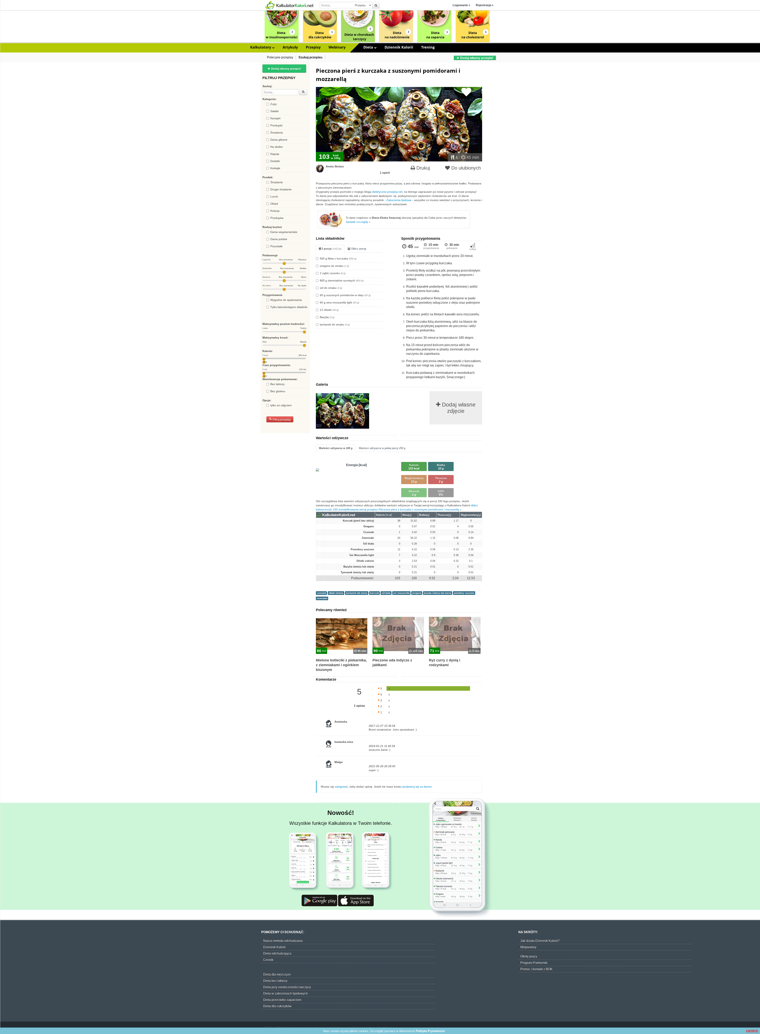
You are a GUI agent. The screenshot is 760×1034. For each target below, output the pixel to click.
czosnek (321, 593)
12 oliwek (329, 309)
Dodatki (275, 161)
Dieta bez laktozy (275, 980)
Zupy (273, 104)
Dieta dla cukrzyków (277, 1006)
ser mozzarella (401, 593)
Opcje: (266, 400)
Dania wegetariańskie (283, 232)
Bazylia (327, 317)
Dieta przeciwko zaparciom (282, 1000)
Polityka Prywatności (430, 1031)
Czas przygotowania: (276, 365)
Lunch (274, 196)
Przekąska (276, 217)
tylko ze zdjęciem (281, 405)
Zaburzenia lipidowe (398, 200)
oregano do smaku (334, 265)
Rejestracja (484, 5)
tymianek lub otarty (357, 593)
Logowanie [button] (461, 5)
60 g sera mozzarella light (339, 302)
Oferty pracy (528, 956)
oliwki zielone (336, 593)
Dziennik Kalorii (399, 47)
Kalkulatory (261, 47)
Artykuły (290, 47)
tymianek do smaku (335, 324)
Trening (428, 47)
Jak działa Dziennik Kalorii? (540, 940)
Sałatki (274, 111)
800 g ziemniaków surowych (342, 280)
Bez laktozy (277, 384)
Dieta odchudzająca (277, 953)
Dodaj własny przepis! (476, 58)
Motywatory (528, 947)
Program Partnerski (533, 962)
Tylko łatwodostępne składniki (288, 307)
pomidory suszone (464, 593)
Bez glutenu (277, 391)
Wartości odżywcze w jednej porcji (382, 448)
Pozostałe (276, 246)
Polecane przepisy (280, 57)
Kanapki (275, 118)
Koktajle (275, 168)
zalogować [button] (341, 786)
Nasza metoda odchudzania (283, 940)
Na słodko (276, 146)
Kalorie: (267, 351)
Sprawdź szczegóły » (358, 221)
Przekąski (276, 125)
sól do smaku (331, 287)
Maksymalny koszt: (275, 337)
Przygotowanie (272, 295)
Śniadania (276, 132)
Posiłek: (267, 177)
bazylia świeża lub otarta (437, 593)
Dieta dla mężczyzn (277, 974)
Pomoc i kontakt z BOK (536, 969)
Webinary (337, 47)
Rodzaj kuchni (272, 227)
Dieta (368, 47)
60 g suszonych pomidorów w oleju (345, 295)
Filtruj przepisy (281, 419)
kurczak (374, 593)
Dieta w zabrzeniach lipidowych (285, 993)
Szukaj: (267, 86)
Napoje (274, 153)
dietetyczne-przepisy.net (387, 191)
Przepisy (313, 47)
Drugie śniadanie (281, 189)
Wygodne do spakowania (286, 299)
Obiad (274, 203)
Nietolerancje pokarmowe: (280, 379)
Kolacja (274, 210)
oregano (416, 593)
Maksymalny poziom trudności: (283, 323)
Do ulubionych (465, 168)
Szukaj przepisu (310, 57)
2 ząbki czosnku (333, 273)
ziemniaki (322, 598)
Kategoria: (269, 99)
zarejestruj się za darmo (417, 786)
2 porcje (331, 248)
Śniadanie (276, 182)
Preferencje (270, 255)
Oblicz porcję (358, 248)
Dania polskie (278, 239)
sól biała (386, 593)
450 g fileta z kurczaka (338, 258)
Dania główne (278, 139)
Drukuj (422, 168)
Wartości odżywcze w (335, 448)
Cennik (268, 960)
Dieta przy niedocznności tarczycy (287, 987)
